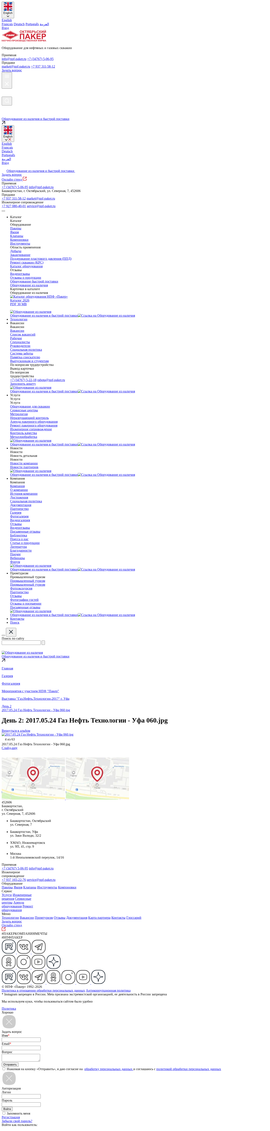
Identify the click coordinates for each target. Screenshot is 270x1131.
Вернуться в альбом (16, 730)
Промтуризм (44, 917)
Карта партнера (99, 917)
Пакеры (7, 887)
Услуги (7, 895)
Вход (5, 28)
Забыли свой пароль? (17, 1121)
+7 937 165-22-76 (14, 880)
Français (7, 24)
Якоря (18, 887)
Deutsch (19, 24)
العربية (44, 24)
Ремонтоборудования (17, 908)
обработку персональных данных (108, 1069)
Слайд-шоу (10, 748)
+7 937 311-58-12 (43, 66)
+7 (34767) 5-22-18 (23, 380)
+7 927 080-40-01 (14, 206)
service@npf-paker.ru (41, 206)
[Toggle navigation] (3, 211)
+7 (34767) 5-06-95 (40, 59)
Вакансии (27, 917)
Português (32, 24)
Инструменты (47, 887)
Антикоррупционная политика (108, 990)
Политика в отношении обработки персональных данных (43, 990)
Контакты (118, 917)
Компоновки (67, 887)
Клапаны (29, 887)
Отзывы (59, 917)
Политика (9, 1008)
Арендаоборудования (13, 904)
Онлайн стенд (12, 179)
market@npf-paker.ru (16, 66)
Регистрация (11, 1117)
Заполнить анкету (23, 383)
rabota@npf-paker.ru (51, 380)
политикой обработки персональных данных (188, 1069)
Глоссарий (133, 917)
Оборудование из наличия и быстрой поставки (41, 171)
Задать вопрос (12, 70)
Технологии (10, 917)
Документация (76, 917)
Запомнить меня (18, 1113)
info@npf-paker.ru (14, 59)
